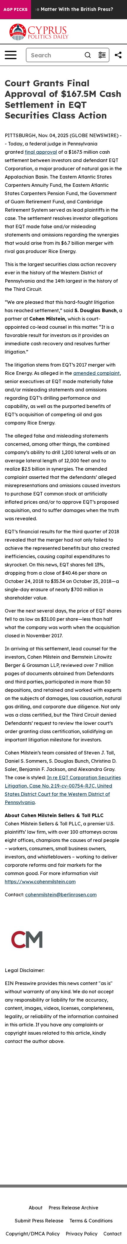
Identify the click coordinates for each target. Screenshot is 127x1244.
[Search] (88, 55)
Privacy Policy (81, 1234)
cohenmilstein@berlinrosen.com (61, 895)
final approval (41, 152)
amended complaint (96, 373)
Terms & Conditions (91, 1221)
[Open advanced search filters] (102, 55)
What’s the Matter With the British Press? (63, 9)
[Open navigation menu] (11, 55)
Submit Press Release (39, 1221)
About (36, 1208)
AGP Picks (15, 9)
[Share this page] (118, 55)
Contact (112, 1234)
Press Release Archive (73, 1208)
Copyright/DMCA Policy (33, 1234)
